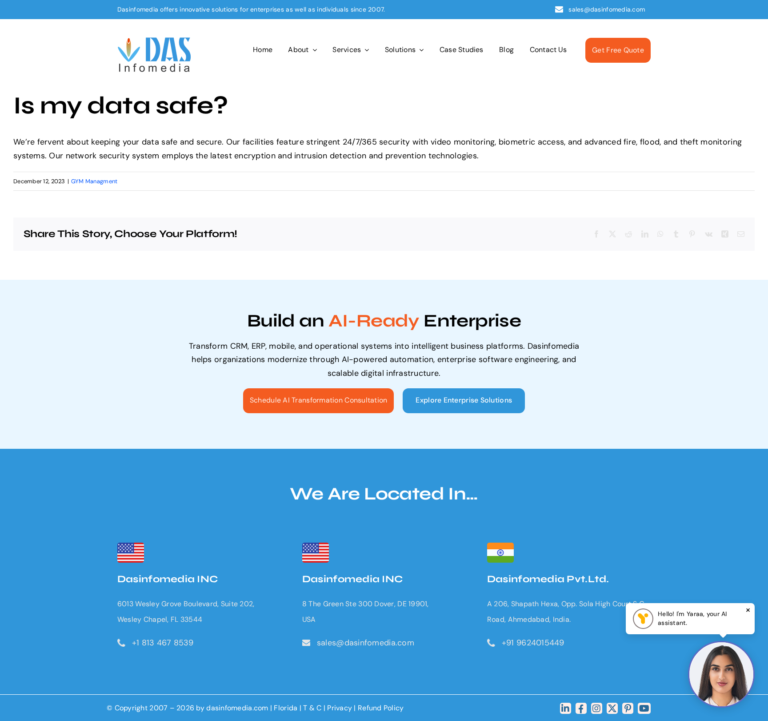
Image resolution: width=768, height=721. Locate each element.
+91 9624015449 (533, 642)
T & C (312, 708)
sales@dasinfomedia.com (607, 9)
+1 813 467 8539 (162, 642)
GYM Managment (94, 181)
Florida (285, 708)
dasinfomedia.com (237, 708)
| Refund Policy (379, 708)
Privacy (340, 708)
